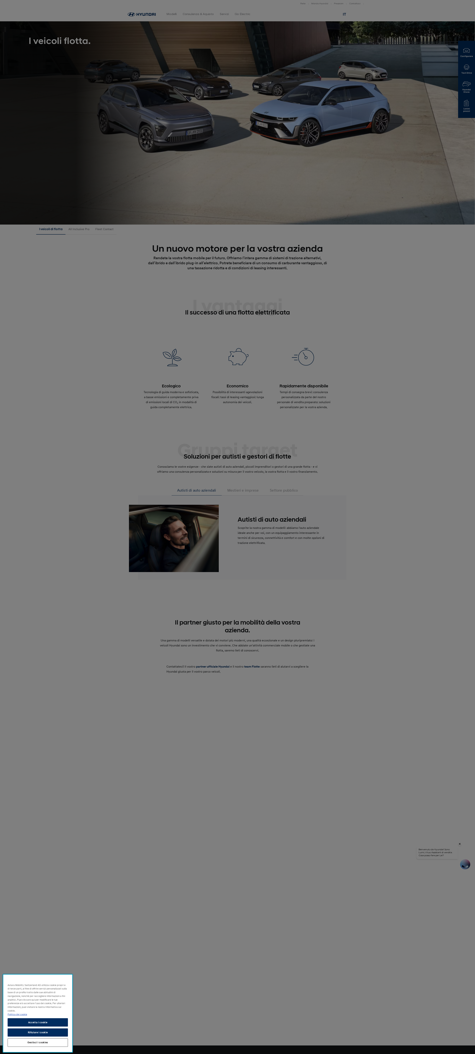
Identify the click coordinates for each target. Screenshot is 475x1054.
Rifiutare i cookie (38, 1032)
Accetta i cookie (38, 1022)
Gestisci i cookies (37, 1042)
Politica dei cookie (17, 1014)
